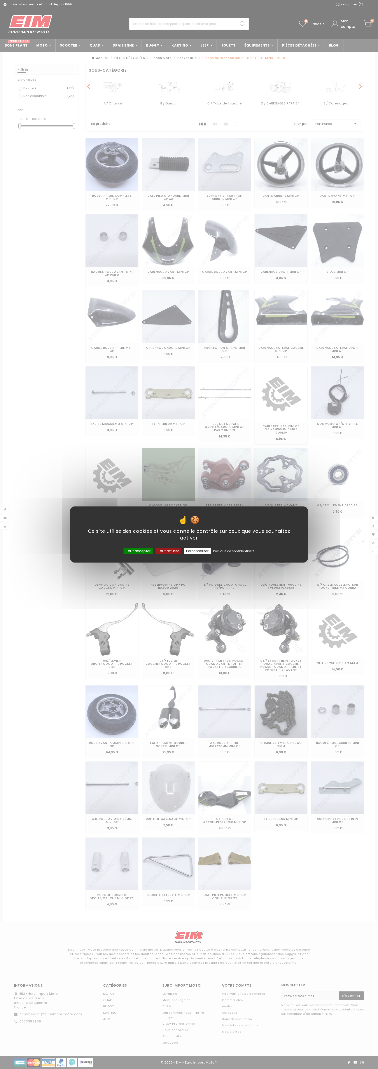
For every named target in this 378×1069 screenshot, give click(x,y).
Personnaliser (197, 551)
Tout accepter (138, 551)
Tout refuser (168, 551)
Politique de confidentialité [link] (234, 551)
